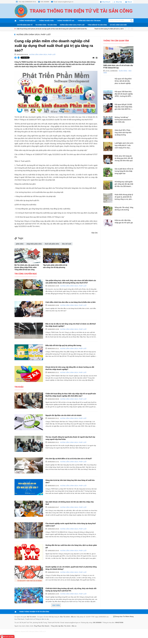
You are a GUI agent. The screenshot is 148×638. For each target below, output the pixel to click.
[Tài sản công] (15, 20)
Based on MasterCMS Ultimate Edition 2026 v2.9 (30, 631)
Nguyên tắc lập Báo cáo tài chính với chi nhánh (64, 415)
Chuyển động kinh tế (24, 25)
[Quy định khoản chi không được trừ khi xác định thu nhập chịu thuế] (28, 509)
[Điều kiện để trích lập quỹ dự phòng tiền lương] (28, 352)
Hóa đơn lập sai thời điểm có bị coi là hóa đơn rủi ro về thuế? (69, 458)
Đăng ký (129, 2)
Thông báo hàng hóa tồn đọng (89, 20)
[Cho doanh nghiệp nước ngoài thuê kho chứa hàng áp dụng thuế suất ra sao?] (28, 530)
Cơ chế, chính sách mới (118, 25)
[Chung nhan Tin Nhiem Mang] (123, 616)
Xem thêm (56, 605)
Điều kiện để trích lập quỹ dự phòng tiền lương (63, 345)
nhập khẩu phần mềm (34, 244)
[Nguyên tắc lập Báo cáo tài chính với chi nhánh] (28, 422)
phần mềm (19, 244)
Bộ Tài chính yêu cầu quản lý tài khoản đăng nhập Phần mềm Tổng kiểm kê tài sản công (26, 267)
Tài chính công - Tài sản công (46, 25)
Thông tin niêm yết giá (65, 20)
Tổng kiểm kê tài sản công (97, 25)
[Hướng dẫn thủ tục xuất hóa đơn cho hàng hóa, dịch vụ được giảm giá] (28, 552)
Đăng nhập (119, 2)
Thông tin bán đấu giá (27, 20)
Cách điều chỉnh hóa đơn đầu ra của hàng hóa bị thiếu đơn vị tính (71, 302)
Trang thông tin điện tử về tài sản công (81, 11)
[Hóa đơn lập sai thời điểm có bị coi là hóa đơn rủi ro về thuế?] (28, 465)
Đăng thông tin (106, 2)
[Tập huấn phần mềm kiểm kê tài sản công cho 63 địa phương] (56, 255)
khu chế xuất (66, 244)
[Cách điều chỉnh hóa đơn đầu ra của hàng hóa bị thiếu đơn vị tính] (28, 309)
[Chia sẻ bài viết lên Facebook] (15, 58)
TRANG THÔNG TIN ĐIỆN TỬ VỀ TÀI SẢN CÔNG (34, 611)
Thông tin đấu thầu (46, 20)
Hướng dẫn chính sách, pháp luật (72, 25)
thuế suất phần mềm (52, 244)
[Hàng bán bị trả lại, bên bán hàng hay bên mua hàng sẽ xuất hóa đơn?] (28, 487)
